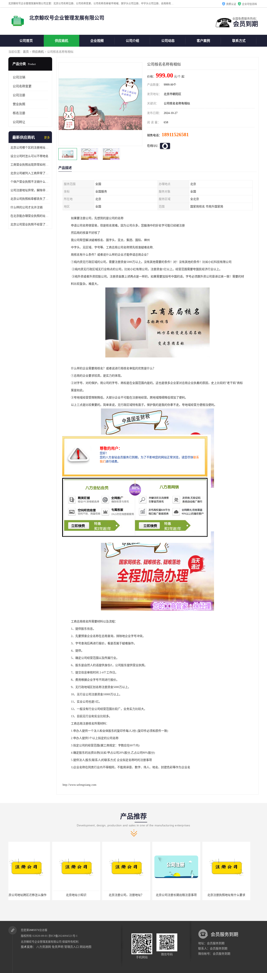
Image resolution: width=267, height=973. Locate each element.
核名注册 (19, 113)
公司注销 (19, 77)
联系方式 (239, 40)
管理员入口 (71, 946)
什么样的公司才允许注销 (26, 207)
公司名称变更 (22, 86)
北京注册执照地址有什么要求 (183, 895)
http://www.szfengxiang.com (79, 784)
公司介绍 (132, 40)
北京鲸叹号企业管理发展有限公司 (41, 941)
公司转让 (19, 122)
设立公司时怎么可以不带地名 (29, 156)
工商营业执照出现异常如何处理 (30, 164)
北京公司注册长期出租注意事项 (132, 895)
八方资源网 (43, 946)
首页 (26, 51)
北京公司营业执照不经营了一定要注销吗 (30, 224)
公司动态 (168, 40)
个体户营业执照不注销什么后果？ (30, 181)
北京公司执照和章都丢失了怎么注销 (30, 198)
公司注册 (19, 95)
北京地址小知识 (32, 895)
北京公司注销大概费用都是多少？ (232, 895)
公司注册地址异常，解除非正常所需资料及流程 (30, 190)
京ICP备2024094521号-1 (63, 935)
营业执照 (19, 104)
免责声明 (57, 946)
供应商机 (61, 40)
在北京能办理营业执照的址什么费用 (30, 215)
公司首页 (26, 40)
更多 (47, 137)
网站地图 (85, 946)
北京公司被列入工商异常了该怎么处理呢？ (30, 173)
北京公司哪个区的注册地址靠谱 (30, 147)
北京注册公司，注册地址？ (82, 895)
